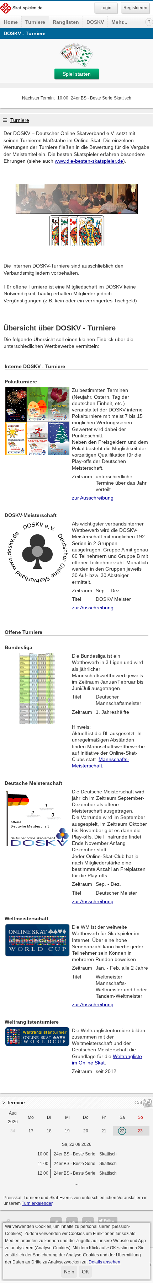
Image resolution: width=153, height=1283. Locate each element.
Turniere (35, 22)
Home (11, 22)
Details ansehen (104, 1262)
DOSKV (95, 22)
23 (140, 1130)
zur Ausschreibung (93, 498)
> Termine (13, 1102)
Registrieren (135, 7)
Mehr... (119, 22)
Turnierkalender (37, 1203)
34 (12, 1130)
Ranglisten (66, 22)
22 (122, 1130)
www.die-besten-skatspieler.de (89, 161)
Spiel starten (77, 74)
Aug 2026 (13, 1117)
